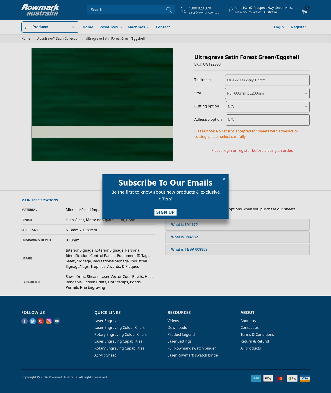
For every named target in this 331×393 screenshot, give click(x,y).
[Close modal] (223, 179)
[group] (165, 196)
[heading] (165, 182)
